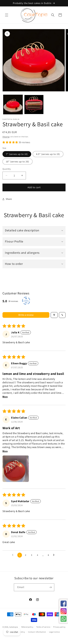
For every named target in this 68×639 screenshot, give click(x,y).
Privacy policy (59, 627)
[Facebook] (64, 604)
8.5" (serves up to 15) (48, 154)
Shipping (5, 137)
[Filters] (54, 315)
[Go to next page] (54, 555)
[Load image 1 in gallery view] (13, 104)
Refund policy (27, 627)
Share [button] (9, 198)
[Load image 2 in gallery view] (34, 104)
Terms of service (43, 627)
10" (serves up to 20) (17, 161)
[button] (6, 15)
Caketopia (13, 627)
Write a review (26, 315)
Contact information (37, 632)
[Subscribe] (50, 587)
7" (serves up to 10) (17, 154)
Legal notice (54, 632)
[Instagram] (64, 611)
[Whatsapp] (64, 619)
